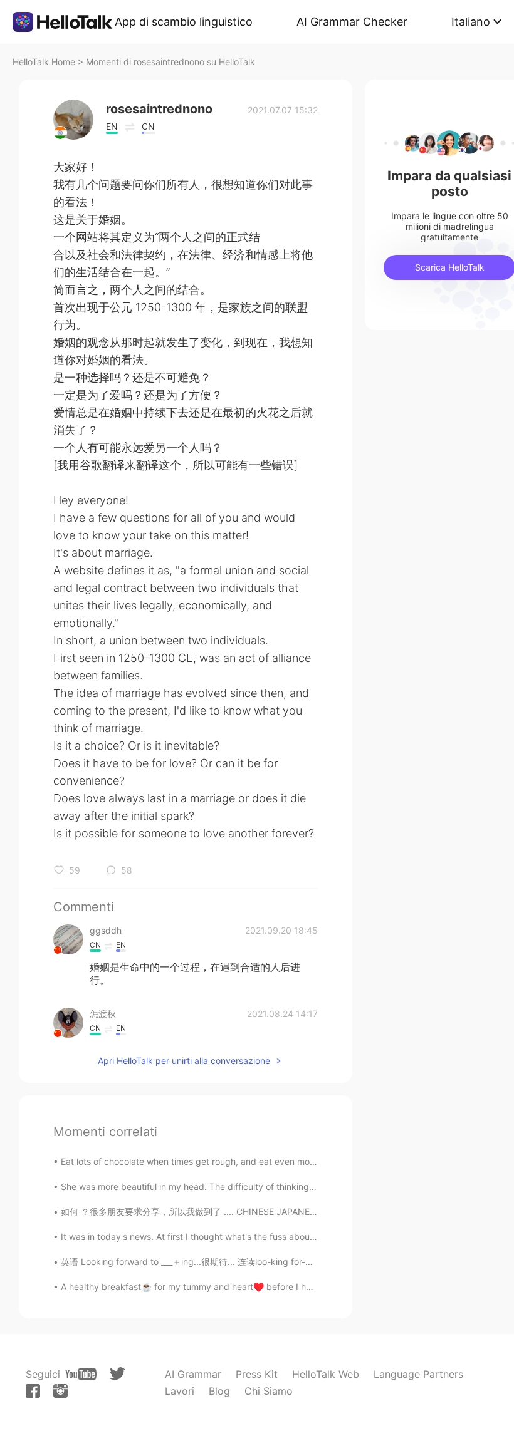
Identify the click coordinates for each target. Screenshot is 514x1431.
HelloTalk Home (44, 61)
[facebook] (33, 1391)
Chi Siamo (268, 1391)
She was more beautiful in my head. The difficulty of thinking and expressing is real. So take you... (262, 1186)
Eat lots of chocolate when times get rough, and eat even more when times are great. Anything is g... (267, 1161)
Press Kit (257, 1374)
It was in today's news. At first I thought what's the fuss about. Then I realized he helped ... (246, 1236)
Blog (219, 1391)
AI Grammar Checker (351, 21)
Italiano (470, 21)
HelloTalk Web (325, 1374)
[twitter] (117, 1373)
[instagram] (60, 1391)
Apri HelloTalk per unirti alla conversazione (184, 1060)
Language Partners (418, 1374)
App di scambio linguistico (184, 21)
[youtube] (81, 1374)
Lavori (179, 1391)
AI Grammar (193, 1374)
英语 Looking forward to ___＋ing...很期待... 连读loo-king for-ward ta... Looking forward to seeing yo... (267, 1261)
